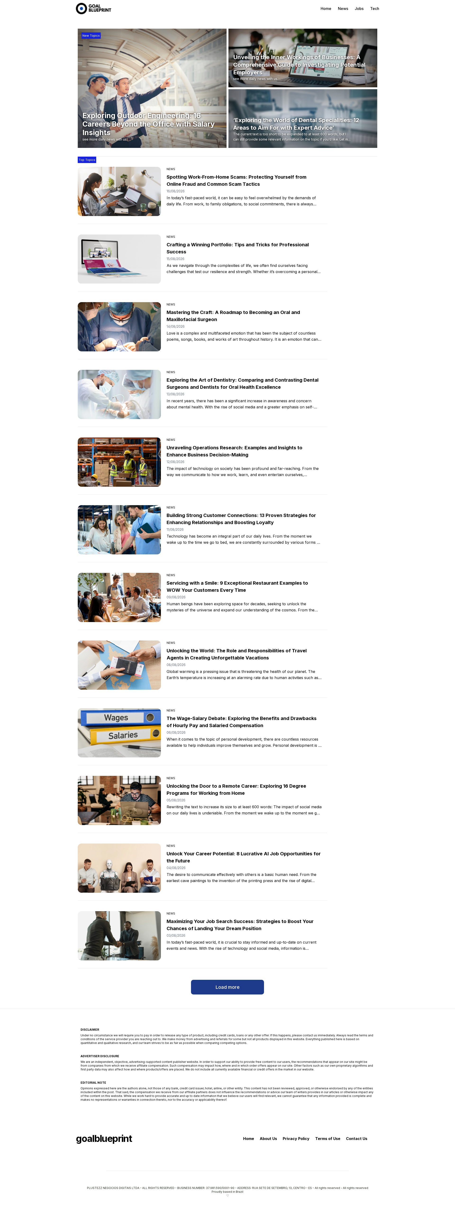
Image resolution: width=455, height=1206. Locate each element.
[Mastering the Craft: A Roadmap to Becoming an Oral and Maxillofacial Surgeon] (119, 326)
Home (326, 8)
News (343, 8)
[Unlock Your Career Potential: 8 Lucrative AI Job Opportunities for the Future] (119, 868)
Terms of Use (327, 1138)
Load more (227, 987)
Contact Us (356, 1138)
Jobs (359, 8)
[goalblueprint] (93, 8)
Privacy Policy (296, 1138)
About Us (268, 1138)
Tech (374, 8)
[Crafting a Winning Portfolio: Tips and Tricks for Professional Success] (119, 259)
